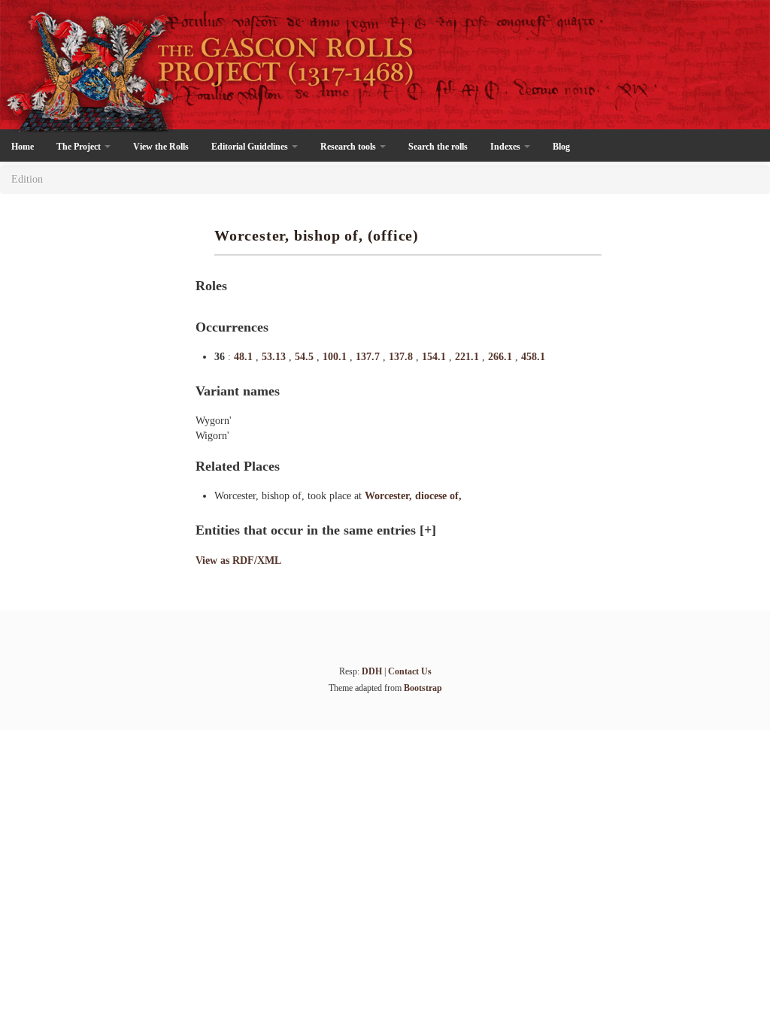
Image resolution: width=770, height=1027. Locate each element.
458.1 (533, 356)
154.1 (435, 356)
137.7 (369, 356)
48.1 (245, 356)
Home (22, 146)
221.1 (468, 356)
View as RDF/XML (238, 560)
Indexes (506, 146)
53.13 (275, 356)
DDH (372, 671)
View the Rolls (161, 146)
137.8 (402, 356)
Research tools (349, 146)
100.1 (336, 356)
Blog (561, 146)
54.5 (306, 356)
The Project (79, 146)
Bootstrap (423, 688)
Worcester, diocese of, (413, 495)
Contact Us (410, 671)
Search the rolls (438, 146)
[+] (428, 530)
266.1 (501, 356)
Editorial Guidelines (250, 146)
